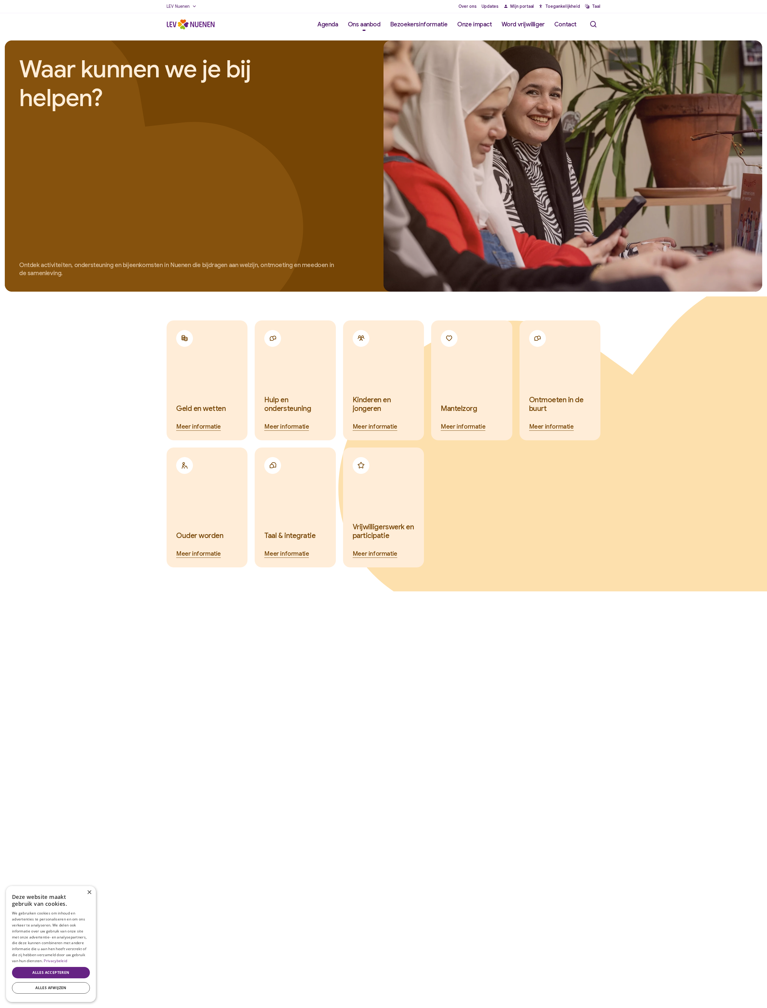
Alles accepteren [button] (50, 972)
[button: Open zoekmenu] (593, 24)
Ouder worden (199, 535)
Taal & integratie (289, 535)
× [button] (89, 892)
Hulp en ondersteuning (287, 404)
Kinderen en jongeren (372, 404)
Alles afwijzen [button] (51, 987)
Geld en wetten (201, 408)
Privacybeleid (55, 960)
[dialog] (51, 944)
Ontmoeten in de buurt (556, 404)
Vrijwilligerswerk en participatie (383, 531)
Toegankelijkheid (562, 6)
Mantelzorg (459, 408)
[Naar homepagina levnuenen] (191, 24)
